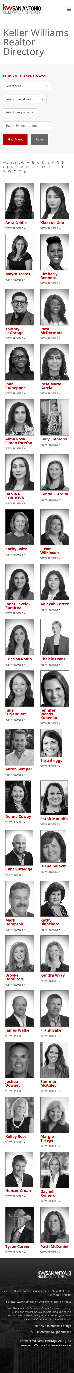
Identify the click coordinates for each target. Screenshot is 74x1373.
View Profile (14, 228)
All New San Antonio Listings (53, 1326)
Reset (40, 139)
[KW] (54, 1285)
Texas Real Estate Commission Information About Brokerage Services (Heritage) (37, 1292)
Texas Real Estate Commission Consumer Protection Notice (37, 1301)
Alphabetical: (13, 162)
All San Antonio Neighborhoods (51, 1332)
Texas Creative (60, 1345)
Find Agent (15, 139)
